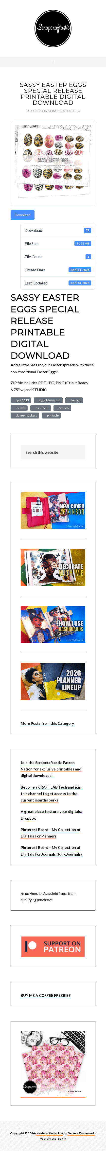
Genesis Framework (81, 1133)
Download (22, 215)
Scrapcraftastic (53, 28)
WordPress (48, 1138)
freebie (20, 408)
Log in (62, 1138)
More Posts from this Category (47, 723)
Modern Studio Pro (49, 1133)
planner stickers (26, 415)
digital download (49, 400)
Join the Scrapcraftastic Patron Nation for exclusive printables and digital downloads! (51, 769)
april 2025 (22, 400)
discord (75, 400)
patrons (63, 408)
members (42, 408)
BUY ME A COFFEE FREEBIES (46, 995)
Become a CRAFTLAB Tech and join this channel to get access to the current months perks (51, 793)
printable (52, 415)
